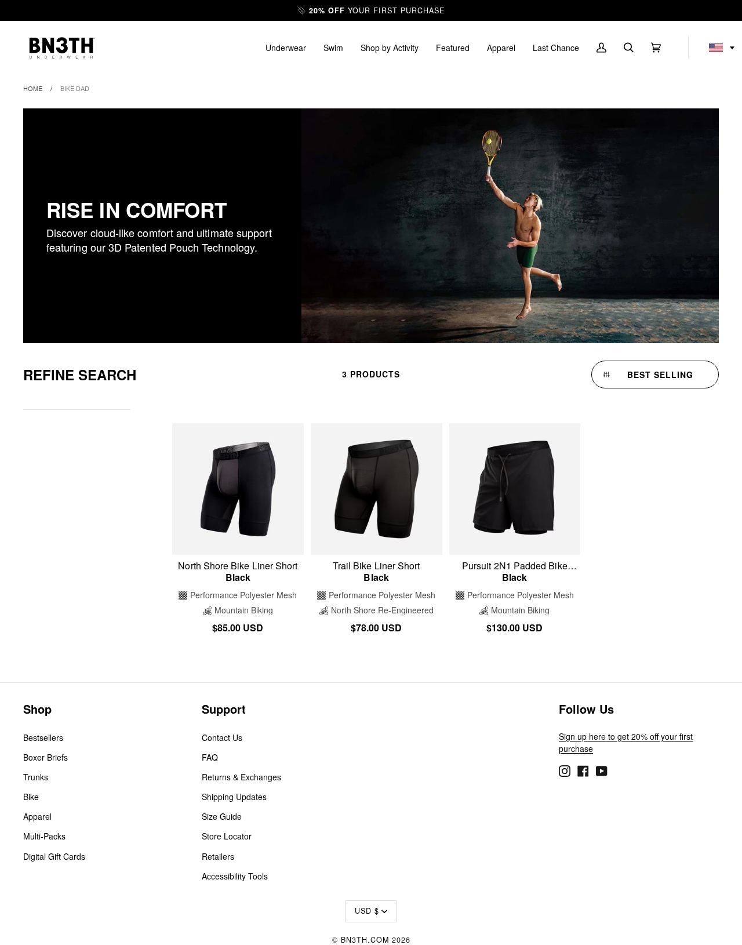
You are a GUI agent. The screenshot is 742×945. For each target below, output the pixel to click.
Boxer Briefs (45, 757)
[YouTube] (602, 770)
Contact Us (222, 737)
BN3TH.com (365, 940)
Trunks (35, 777)
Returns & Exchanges (241, 777)
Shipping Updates (234, 796)
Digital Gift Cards (54, 856)
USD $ (367, 911)
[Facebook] (583, 770)
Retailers (218, 856)
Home (32, 88)
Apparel (37, 816)
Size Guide (222, 816)
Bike (31, 796)
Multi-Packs (44, 836)
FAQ (210, 757)
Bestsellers (43, 737)
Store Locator (227, 836)
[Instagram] (564, 770)
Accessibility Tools (235, 876)
